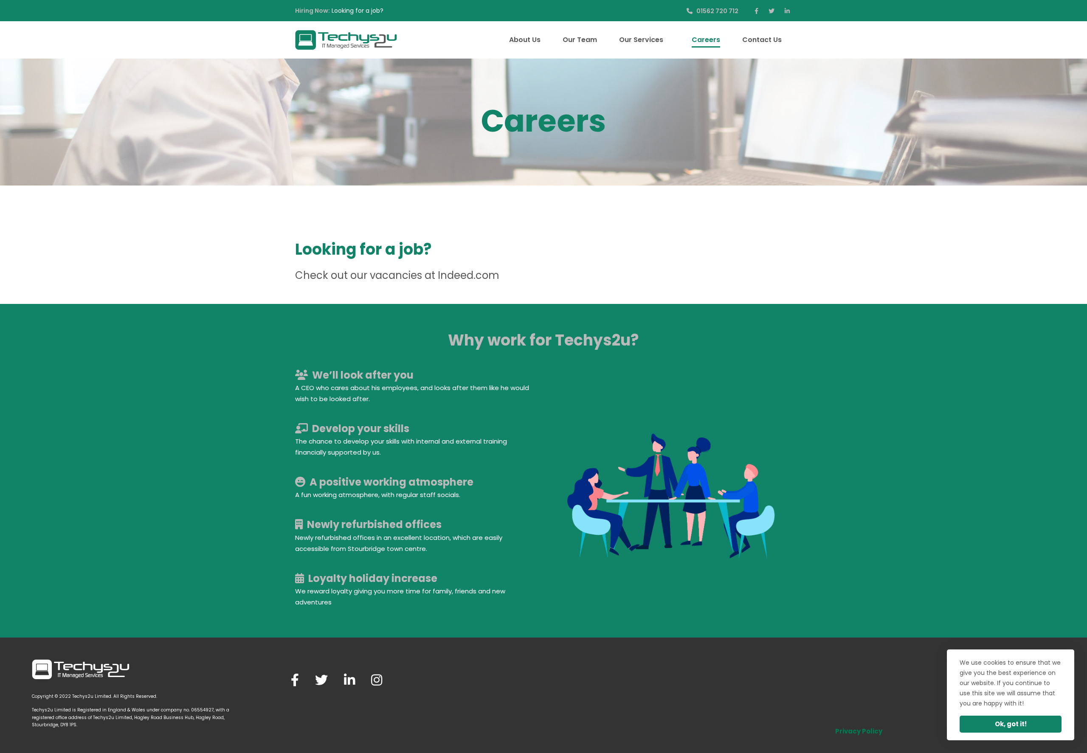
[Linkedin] (349, 680)
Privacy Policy (858, 731)
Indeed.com (468, 275)
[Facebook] (294, 680)
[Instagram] (377, 680)
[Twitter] (321, 680)
